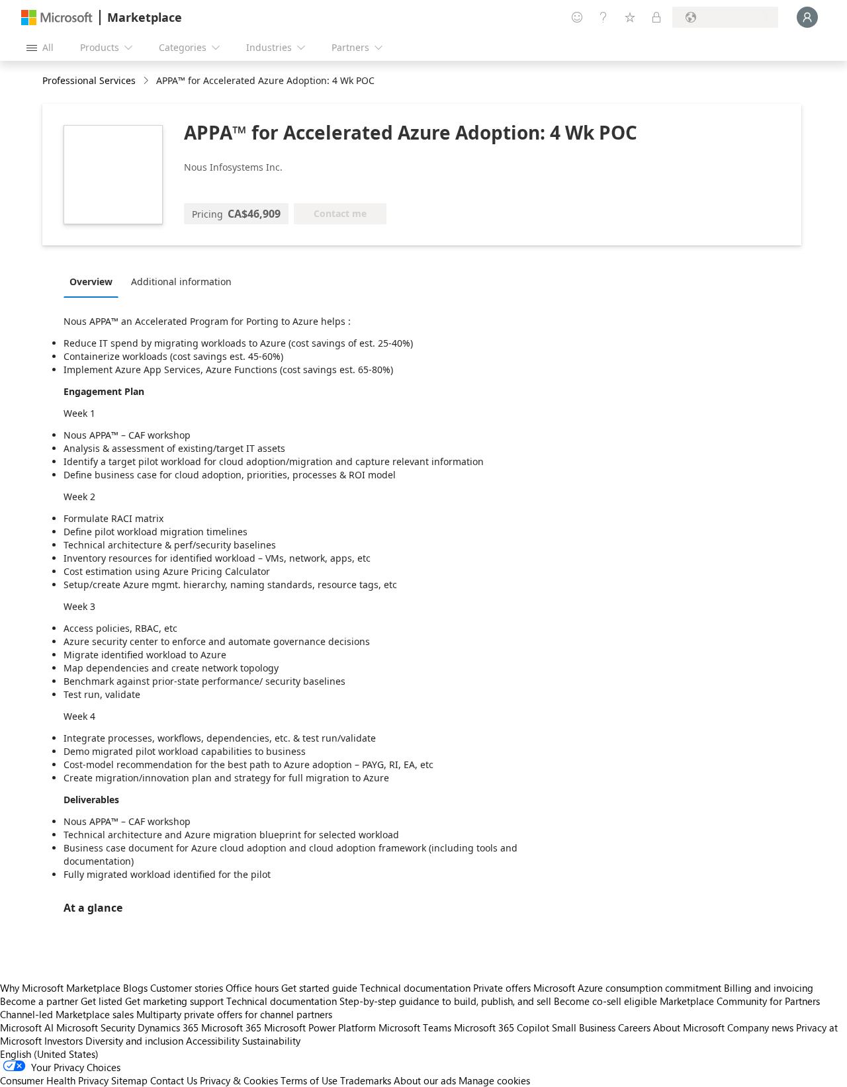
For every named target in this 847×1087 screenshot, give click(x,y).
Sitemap (129, 1080)
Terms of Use (309, 1080)
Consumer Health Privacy (54, 1080)
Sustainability (271, 1040)
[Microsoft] (57, 17)
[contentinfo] (147, 81)
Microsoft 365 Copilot (501, 1027)
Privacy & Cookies (239, 1080)
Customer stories (186, 987)
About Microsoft (689, 1027)
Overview (90, 281)
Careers (634, 1027)
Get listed (101, 1001)
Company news (760, 1027)
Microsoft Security (95, 1027)
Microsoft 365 (231, 1027)
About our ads (425, 1080)
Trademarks (365, 1080)
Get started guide (319, 987)
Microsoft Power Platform (320, 1027)
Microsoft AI (27, 1027)
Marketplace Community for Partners (740, 1001)
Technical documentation (415, 987)
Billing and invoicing (768, 987)
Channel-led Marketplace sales (67, 1014)
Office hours (252, 987)
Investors (63, 1040)
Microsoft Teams (415, 1027)
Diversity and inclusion (134, 1040)
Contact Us (173, 1080)
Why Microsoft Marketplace (60, 987)
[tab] (94, 281)
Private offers (502, 987)
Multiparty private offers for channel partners (234, 1014)
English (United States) (49, 1054)
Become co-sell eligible (605, 1001)
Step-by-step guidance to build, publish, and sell (445, 1001)
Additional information (181, 281)
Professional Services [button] (89, 80)
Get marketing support (174, 1001)
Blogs (135, 987)
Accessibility (213, 1040)
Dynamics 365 (168, 1027)
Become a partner (39, 1001)
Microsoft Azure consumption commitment (628, 987)
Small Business (583, 1027)
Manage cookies (494, 1080)
